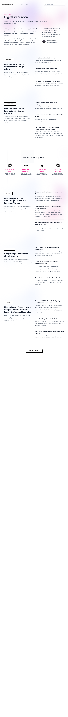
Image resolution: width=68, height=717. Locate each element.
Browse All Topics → (34, 350)
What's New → (9, 59)
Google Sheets (22, 39)
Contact (27, 4)
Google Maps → (10, 249)
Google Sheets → (10, 103)
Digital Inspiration (54, 42)
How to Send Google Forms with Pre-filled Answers (48, 319)
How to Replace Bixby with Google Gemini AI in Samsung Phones (15, 200)
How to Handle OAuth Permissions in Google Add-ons (14, 66)
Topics (21, 4)
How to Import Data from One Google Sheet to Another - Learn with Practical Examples (17, 309)
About (16, 4)
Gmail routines (14, 40)
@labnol (54, 40)
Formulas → (9, 302)
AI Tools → (8, 193)
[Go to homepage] (7, 4)
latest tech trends (14, 42)
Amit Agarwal (49, 40)
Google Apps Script (30, 42)
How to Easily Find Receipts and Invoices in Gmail (47, 81)
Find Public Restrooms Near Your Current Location (48, 278)
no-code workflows (30, 40)
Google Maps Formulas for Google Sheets (46, 68)
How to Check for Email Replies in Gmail (45, 58)
